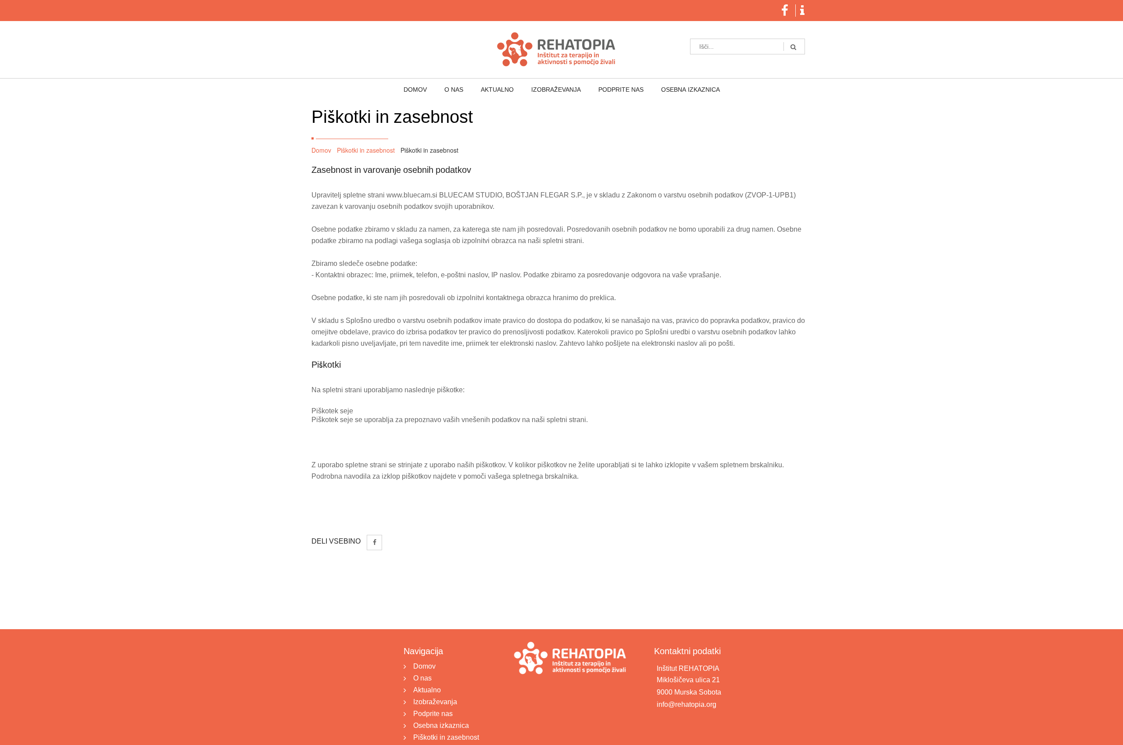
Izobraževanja (551, 90)
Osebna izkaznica (668, 90)
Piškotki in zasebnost (366, 150)
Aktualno (501, 90)
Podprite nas (607, 90)
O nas (467, 90)
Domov (437, 90)
